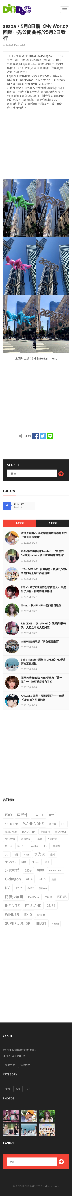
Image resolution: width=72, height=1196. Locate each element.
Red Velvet (34, 897)
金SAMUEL (60, 831)
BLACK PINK (28, 831)
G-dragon (13, 878)
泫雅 (16, 854)
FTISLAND (33, 905)
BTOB (62, 896)
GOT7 (30, 888)
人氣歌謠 (52, 838)
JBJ (46, 846)
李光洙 (22, 814)
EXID (28, 914)
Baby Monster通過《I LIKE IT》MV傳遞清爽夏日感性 (43, 661)
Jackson (25, 838)
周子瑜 (8, 846)
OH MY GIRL (55, 870)
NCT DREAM (11, 824)
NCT (51, 815)
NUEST (21, 846)
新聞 (18, 1089)
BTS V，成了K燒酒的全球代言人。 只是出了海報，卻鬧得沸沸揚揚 (43, 589)
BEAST (41, 923)
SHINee (43, 888)
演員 (47, 862)
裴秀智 (28, 870)
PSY (19, 887)
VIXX (40, 869)
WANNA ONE (33, 823)
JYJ (7, 854)
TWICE (38, 814)
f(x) (8, 887)
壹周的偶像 (11, 831)
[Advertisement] (36, 145)
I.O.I (63, 824)
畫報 (52, 854)
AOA (29, 878)
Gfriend (35, 862)
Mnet (26, 854)
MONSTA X (10, 862)
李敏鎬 (48, 897)
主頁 (7, 1089)
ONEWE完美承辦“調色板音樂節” (41, 641)
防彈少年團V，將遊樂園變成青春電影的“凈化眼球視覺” (44, 535)
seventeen (10, 838)
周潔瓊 (56, 846)
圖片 (23, 862)
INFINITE (12, 905)
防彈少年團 (14, 896)
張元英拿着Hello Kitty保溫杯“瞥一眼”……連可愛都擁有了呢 (41, 679)
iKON (42, 878)
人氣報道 (53, 523)
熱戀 (53, 879)
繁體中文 (10, 1065)
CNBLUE (41, 914)
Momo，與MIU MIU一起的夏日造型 (41, 605)
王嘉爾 (38, 838)
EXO (8, 814)
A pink (55, 923)
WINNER (12, 914)
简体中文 (25, 1065)
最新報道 (20, 523)
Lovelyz (34, 846)
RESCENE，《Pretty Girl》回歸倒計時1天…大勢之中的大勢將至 (43, 625)
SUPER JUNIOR (17, 923)
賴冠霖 (52, 824)
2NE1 (51, 905)
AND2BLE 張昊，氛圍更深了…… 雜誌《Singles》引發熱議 (42, 697)
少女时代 (12, 869)
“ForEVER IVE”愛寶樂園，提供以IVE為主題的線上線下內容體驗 (44, 571)
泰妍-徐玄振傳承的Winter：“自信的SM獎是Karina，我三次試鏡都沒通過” (43, 553)
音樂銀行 (45, 831)
